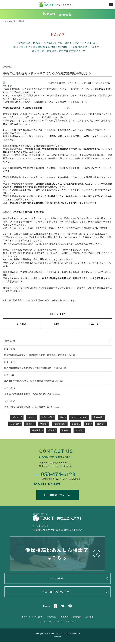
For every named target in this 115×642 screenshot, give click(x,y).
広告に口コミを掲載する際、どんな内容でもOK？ (28, 407)
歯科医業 (36, 430)
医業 (88, 424)
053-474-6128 (58, 474)
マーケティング (78, 417)
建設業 (100, 424)
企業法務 (14, 424)
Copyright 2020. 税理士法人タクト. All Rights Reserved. (57, 633)
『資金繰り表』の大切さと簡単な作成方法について (57, 50)
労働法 (43, 424)
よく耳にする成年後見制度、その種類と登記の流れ (29, 394)
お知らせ (16, 417)
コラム (72, 355)
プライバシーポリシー (49, 621)
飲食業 (65, 430)
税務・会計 (63, 368)
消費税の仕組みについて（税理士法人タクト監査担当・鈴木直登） (36, 354)
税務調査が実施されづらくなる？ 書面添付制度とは (29, 381)
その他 (57, 394)
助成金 (29, 424)
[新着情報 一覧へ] (110, 341)
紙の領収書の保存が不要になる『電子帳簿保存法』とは (31, 368)
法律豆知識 (59, 424)
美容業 (51, 430)
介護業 (75, 424)
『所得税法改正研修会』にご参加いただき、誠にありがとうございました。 (57, 42)
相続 (62, 417)
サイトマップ (70, 621)
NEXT (92, 323)
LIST (57, 324)
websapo (57, 636)
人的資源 (98, 417)
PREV (23, 323)
